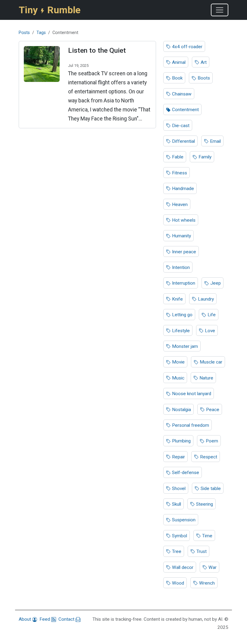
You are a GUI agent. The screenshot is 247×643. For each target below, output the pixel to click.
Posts (24, 32)
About (25, 619)
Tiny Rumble (49, 10)
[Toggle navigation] (219, 10)
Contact (67, 619)
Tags (41, 32)
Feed (45, 619)
